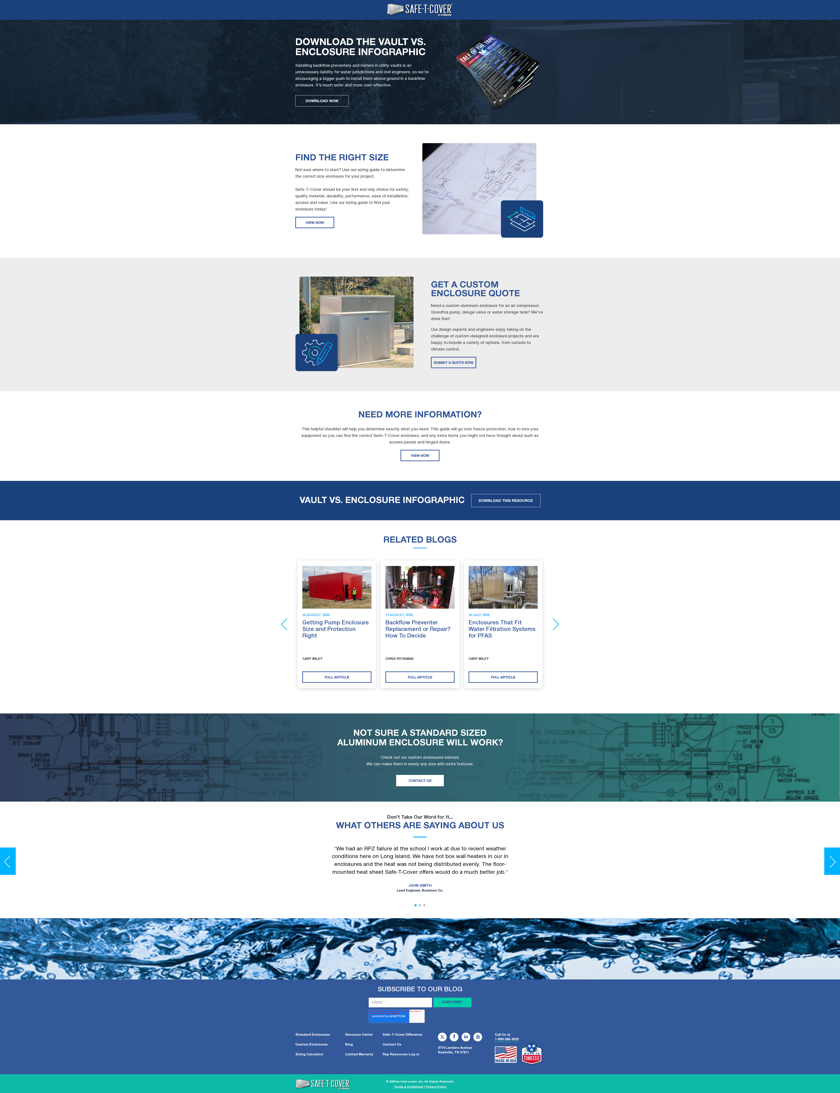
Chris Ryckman (399, 658)
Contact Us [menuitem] (392, 1044)
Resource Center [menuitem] (359, 1034)
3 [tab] (424, 905)
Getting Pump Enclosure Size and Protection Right (335, 629)
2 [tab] (420, 905)
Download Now (322, 100)
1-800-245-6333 (507, 1039)
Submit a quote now (453, 362)
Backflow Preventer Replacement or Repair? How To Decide (417, 629)
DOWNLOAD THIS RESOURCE (506, 500)
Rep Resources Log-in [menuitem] (401, 1054)
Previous (284, 624)
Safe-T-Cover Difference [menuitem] (402, 1034)
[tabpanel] (420, 870)
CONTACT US (420, 780)
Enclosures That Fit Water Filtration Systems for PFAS (502, 629)
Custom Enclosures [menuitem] (311, 1044)
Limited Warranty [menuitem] (359, 1054)
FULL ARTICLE (337, 677)
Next (556, 624)
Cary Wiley (312, 658)
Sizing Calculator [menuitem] (309, 1054)
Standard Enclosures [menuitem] (312, 1034)
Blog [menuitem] (349, 1044)
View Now (315, 222)
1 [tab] (416, 905)
